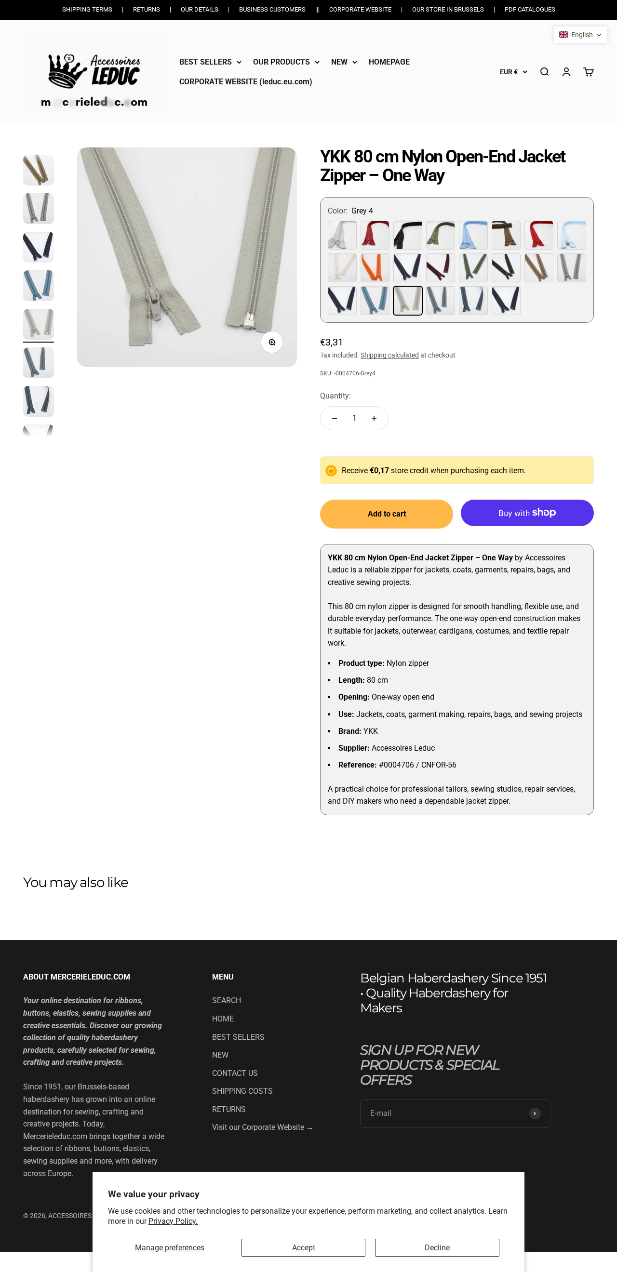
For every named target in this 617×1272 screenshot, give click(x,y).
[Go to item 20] (38, 287)
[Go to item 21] (38, 326)
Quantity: (335, 395)
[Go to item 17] (38, 171)
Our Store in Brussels (448, 9)
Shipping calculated (390, 355)
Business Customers (272, 9)
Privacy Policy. (173, 1221)
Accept (303, 1247)
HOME (223, 1018)
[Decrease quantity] (335, 418)
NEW (339, 61)
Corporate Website (360, 9)
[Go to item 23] (38, 403)
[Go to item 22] (38, 364)
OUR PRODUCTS (281, 61)
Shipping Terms (87, 9)
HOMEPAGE (389, 61)
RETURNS (229, 1109)
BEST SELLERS (205, 61)
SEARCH (226, 1000)
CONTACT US (235, 1073)
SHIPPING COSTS (242, 1091)
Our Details (199, 9)
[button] (580, 34)
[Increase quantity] (374, 418)
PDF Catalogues (530, 9)
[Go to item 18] (38, 210)
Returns (146, 9)
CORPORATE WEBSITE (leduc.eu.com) (245, 81)
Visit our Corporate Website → (263, 1127)
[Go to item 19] (38, 248)
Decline (437, 1247)
